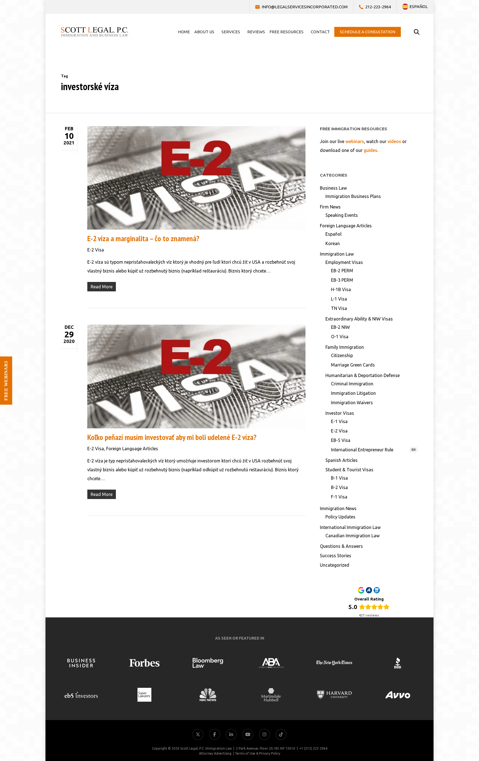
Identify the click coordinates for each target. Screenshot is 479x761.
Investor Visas (339, 413)
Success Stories (335, 555)
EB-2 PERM (342, 270)
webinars (354, 141)
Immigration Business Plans (353, 196)
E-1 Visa (339, 421)
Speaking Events (341, 215)
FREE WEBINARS (6, 381)
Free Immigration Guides (448, 713)
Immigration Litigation (353, 393)
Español (333, 233)
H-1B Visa (341, 289)
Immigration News (338, 508)
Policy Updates (340, 516)
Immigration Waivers (352, 402)
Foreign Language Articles (132, 448)
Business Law (333, 187)
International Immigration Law (350, 527)
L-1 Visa (339, 298)
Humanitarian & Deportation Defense (362, 375)
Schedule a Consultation (449, 727)
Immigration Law (337, 253)
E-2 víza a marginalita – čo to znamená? (143, 238)
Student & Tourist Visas (349, 469)
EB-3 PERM (342, 280)
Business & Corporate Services (443, 687)
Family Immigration (344, 347)
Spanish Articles (341, 460)
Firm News (330, 206)
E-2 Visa (95, 249)
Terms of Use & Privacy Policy (257, 753)
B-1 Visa (339, 477)
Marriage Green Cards (353, 364)
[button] (464, 746)
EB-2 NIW (340, 327)
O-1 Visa (339, 336)
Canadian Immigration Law (352, 535)
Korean (332, 243)
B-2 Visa (339, 487)
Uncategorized (334, 565)
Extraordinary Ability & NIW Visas (359, 318)
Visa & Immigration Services (445, 673)
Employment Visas (344, 262)
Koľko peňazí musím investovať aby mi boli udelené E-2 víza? (171, 437)
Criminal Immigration (352, 383)
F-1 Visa (339, 496)
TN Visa (339, 308)
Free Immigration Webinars (445, 700)
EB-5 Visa (340, 440)
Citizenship (342, 355)
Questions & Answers (341, 546)
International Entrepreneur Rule (373, 449)
